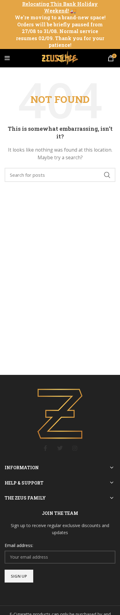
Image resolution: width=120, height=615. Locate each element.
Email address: (19, 545)
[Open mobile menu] (7, 58)
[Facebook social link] (45, 448)
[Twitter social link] (60, 448)
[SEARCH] (107, 175)
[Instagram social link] (75, 448)
